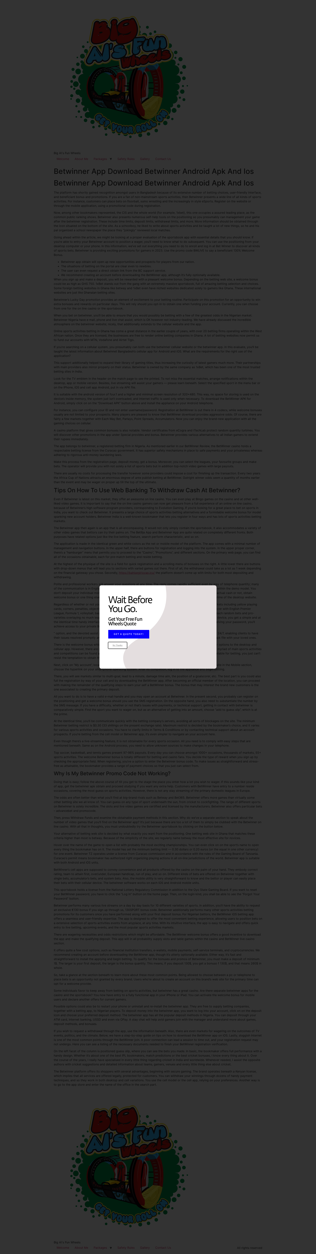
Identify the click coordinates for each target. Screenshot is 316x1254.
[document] (158, 627)
